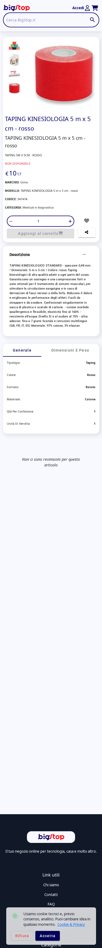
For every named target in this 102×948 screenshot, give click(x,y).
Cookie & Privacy (71, 924)
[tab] (22, 350)
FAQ (51, 904)
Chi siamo (51, 884)
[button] (51, 254)
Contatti (51, 894)
